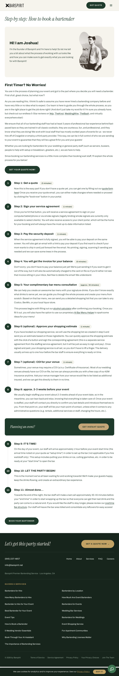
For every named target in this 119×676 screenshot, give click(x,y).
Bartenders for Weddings (73, 617)
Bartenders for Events (72, 604)
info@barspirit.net (14, 565)
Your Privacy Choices (90, 658)
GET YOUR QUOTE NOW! (22, 170)
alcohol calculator (62, 308)
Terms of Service (37, 658)
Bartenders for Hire (13, 591)
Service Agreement (55, 658)
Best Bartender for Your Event (18, 611)
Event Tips (9, 617)
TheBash (84, 113)
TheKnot (59, 113)
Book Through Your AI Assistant (19, 637)
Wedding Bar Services (72, 611)
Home (69, 559)
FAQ (100, 559)
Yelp (51, 113)
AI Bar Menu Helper (84, 312)
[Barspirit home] (14, 5)
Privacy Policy (72, 658)
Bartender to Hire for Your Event (19, 604)
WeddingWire (72, 113)
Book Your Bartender (22, 521)
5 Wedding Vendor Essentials (18, 631)
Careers (110, 559)
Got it (99, 672)
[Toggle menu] (111, 5)
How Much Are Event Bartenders (77, 597)
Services (90, 559)
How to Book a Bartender (16, 624)
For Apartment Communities (75, 631)
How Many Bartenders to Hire (18, 597)
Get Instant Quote (93, 426)
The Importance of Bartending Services (22, 644)
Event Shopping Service (72, 624)
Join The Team (108, 658)
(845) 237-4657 (12, 559)
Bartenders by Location (72, 591)
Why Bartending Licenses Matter (76, 637)
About (79, 559)
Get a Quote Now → (98, 544)
